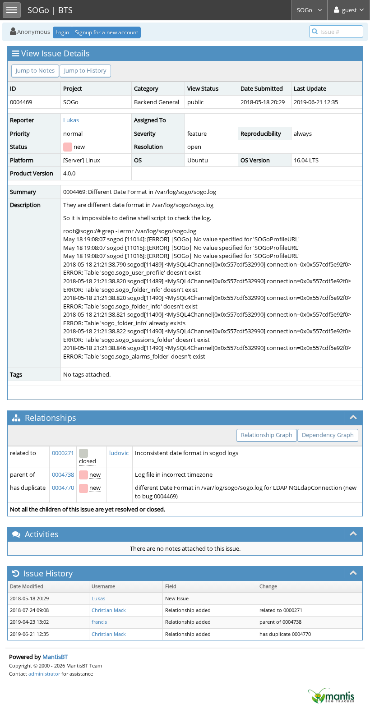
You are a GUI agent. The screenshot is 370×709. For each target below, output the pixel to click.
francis (99, 622)
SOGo (305, 10)
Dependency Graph (328, 435)
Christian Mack (109, 610)
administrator (44, 673)
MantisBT (55, 657)
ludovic (119, 453)
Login (62, 32)
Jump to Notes (35, 70)
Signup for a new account (106, 32)
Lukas (71, 120)
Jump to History (85, 70)
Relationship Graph (266, 435)
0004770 (63, 487)
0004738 (63, 474)
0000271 (63, 453)
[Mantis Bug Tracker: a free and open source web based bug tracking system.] (331, 695)
